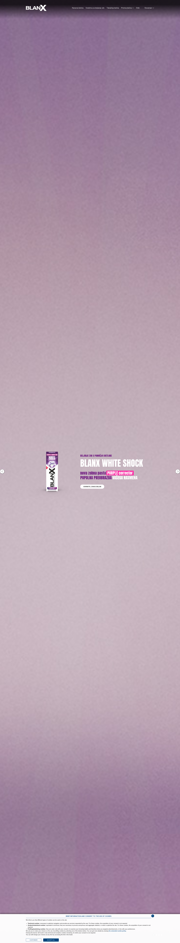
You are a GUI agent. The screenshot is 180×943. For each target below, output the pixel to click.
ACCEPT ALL (51, 940)
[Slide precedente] (2, 471)
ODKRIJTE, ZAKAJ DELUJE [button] (92, 487)
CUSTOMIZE (34, 940)
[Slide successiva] (178, 471)
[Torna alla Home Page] (36, 8)
